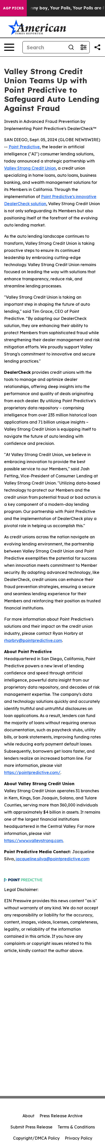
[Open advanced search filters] (83, 47)
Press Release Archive (61, 1115)
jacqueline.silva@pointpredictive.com (52, 858)
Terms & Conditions (76, 1126)
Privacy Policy (78, 1138)
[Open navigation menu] (9, 47)
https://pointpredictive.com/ (32, 772)
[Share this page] (97, 47)
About (28, 1115)
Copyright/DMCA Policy (36, 1138)
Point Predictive (24, 146)
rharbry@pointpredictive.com (33, 640)
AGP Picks (13, 8)
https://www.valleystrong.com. (33, 840)
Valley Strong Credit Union (30, 168)
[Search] (71, 47)
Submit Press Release (31, 1126)
